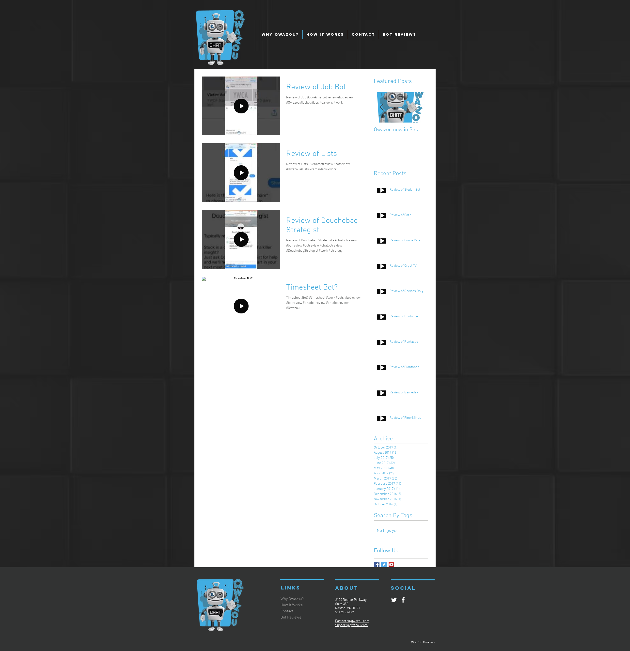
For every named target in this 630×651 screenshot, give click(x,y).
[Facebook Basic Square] (376, 564)
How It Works (292, 605)
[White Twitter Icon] (394, 600)
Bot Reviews (291, 617)
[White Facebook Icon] (403, 600)
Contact (287, 611)
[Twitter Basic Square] (384, 564)
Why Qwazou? (292, 599)
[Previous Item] (381, 107)
